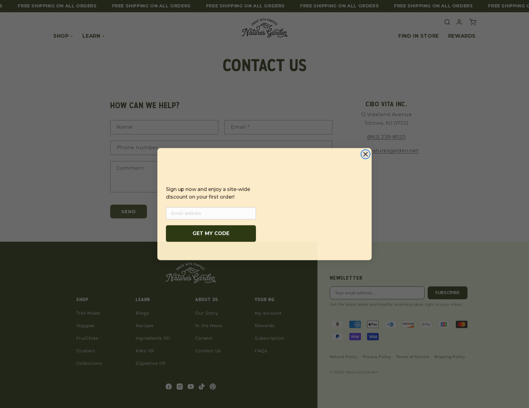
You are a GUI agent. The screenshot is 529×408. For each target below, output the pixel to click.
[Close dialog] (365, 151)
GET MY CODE (211, 233)
